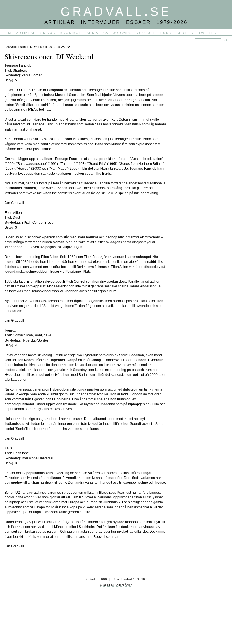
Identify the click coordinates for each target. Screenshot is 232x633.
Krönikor (71, 33)
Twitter (208, 33)
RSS (104, 579)
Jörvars (122, 33)
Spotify (185, 33)
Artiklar (26, 33)
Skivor (48, 33)
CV (106, 33)
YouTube (146, 33)
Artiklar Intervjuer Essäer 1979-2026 (116, 22)
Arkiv (93, 33)
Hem (7, 33)
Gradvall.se (116, 11)
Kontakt (90, 579)
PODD (166, 33)
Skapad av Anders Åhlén (116, 584)
